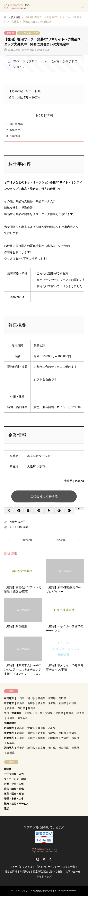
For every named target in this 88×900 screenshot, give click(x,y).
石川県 (73, 703)
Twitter (44, 859)
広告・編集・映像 (14, 788)
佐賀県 (28, 713)
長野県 (21, 708)
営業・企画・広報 (14, 783)
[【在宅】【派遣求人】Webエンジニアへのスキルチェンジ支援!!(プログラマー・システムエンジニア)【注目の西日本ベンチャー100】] (24, 540)
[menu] (82, 6)
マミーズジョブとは (21, 866)
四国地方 (9, 728)
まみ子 (21, 521)
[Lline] (39, 510)
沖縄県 (59, 713)
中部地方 (9, 703)
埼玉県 (31, 747)
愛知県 (52, 703)
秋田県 (62, 732)
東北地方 (9, 732)
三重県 (20, 737)
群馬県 (75, 747)
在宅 (25, 526)
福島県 (52, 732)
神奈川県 (64, 747)
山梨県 (31, 703)
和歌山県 (53, 737)
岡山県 (31, 698)
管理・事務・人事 (14, 798)
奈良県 (75, 737)
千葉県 (20, 747)
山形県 (31, 732)
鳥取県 (62, 698)
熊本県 (69, 713)
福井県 (11, 708)
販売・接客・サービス (16, 803)
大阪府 (10, 33)
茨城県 (11, 752)
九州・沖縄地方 (12, 713)
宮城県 (20, 732)
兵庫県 (41, 737)
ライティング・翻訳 (15, 778)
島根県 (41, 698)
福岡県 (80, 713)
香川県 (41, 728)
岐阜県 (41, 703)
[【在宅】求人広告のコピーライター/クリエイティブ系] (64, 540)
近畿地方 (9, 737)
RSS (50, 859)
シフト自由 (15, 526)
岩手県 (41, 732)
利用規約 (25, 871)
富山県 (20, 703)
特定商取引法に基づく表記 (47, 871)
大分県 (38, 713)
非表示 (48, 115)
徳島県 (20, 728)
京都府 (31, 737)
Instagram (37, 859)
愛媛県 (31, 728)
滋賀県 (11, 742)
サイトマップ (44, 876)
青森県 (73, 732)
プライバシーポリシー (47, 866)
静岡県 (31, 708)
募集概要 (13, 130)
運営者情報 (11, 871)
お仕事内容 (14, 124)
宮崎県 (49, 713)
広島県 (52, 698)
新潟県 (62, 703)
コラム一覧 (69, 866)
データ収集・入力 (28, 33)
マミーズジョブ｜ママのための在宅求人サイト (35, 890)
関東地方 (9, 747)
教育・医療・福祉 (14, 793)
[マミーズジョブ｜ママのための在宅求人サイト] (17, 6)
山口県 (20, 698)
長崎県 (11, 718)
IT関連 (7, 769)
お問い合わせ (72, 871)
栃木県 (52, 747)
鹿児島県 (22, 718)
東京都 (41, 747)
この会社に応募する (44, 496)
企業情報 (13, 136)
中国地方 (9, 698)
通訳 (6, 808)
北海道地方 (10, 723)
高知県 (52, 728)
